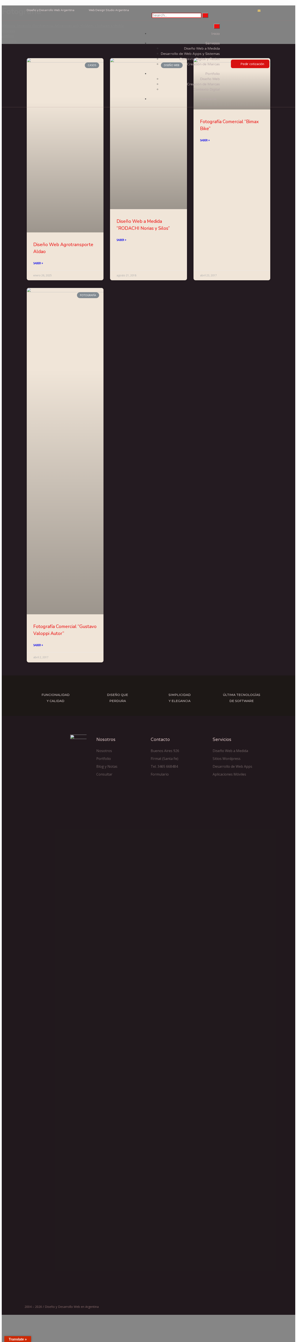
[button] (250, 64)
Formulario (160, 774)
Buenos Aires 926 (165, 750)
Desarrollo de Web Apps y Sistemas (190, 54)
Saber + (38, 263)
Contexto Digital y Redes (199, 59)
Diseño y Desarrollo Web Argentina (50, 10)
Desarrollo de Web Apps (232, 766)
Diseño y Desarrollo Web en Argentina (72, 1307)
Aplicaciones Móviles (229, 774)
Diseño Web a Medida (202, 48)
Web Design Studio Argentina (109, 10)
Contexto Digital (206, 89)
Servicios (212, 43)
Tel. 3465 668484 (164, 766)
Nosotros (104, 750)
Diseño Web (210, 79)
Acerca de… (210, 99)
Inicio (215, 34)
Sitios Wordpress (226, 758)
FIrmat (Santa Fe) (164, 758)
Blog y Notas (106, 766)
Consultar (104, 774)
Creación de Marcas (203, 64)
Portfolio (212, 74)
